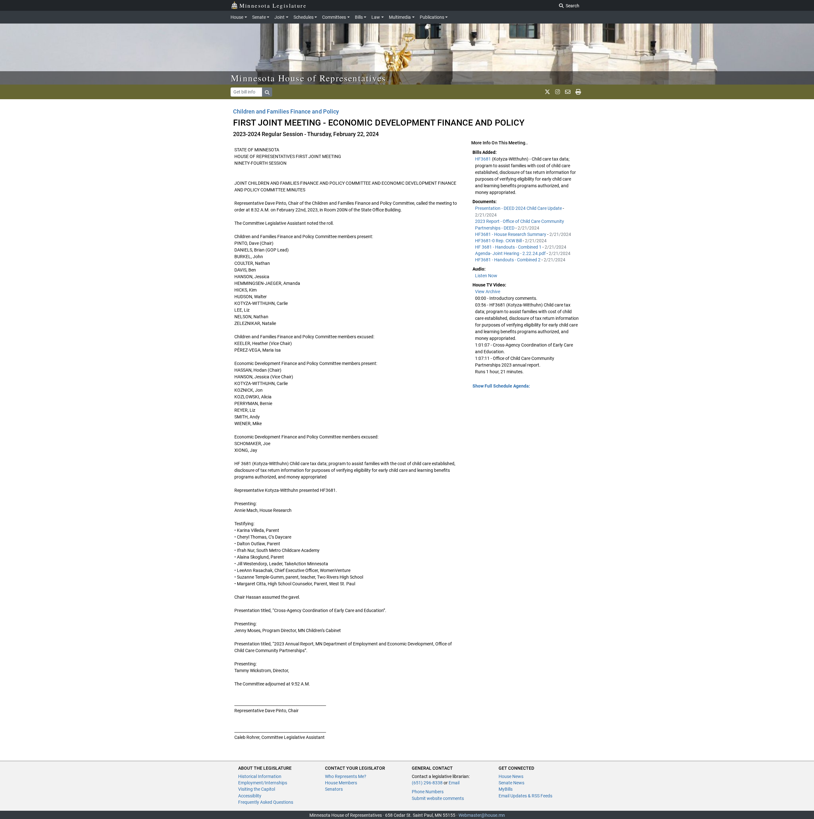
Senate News (511, 782)
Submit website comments (438, 798)
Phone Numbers (428, 791)
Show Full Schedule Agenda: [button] (501, 386)
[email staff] (567, 92)
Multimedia (400, 17)
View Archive (487, 291)
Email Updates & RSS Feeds (525, 795)
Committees (334, 17)
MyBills (506, 789)
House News (511, 776)
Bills (359, 17)
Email (454, 782)
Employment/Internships (262, 782)
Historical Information (259, 776)
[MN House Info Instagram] (557, 92)
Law (375, 17)
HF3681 (483, 159)
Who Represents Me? (345, 776)
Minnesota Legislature (273, 5)
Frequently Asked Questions (265, 802)
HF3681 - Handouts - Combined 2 (508, 259)
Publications (432, 17)
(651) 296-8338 (427, 782)
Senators (334, 789)
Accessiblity (249, 795)
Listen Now (486, 275)
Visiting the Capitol (256, 789)
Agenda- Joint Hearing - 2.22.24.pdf (511, 253)
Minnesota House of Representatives (308, 78)
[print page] (578, 92)
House (237, 17)
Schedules (303, 17)
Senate (259, 17)
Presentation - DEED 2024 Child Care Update (519, 208)
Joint (279, 17)
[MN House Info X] (547, 92)
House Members (341, 782)
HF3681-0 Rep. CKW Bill (499, 240)
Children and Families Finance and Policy (286, 111)
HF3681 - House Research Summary (511, 234)
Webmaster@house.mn (482, 815)
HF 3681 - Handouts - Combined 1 (508, 247)
